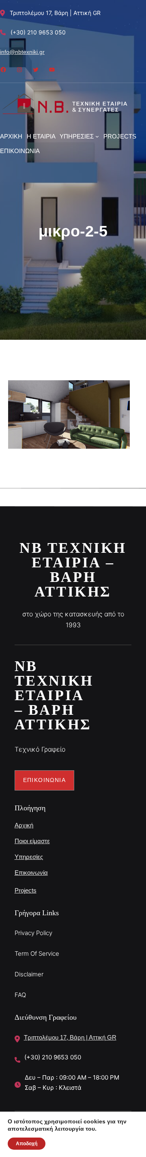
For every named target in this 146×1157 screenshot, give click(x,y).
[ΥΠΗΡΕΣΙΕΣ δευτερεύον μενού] (97, 136)
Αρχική (24, 825)
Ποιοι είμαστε (32, 840)
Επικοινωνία (31, 872)
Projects (25, 890)
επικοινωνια (44, 780)
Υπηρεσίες (29, 856)
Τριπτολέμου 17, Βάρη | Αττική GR (70, 1037)
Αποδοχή (26, 1143)
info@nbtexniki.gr (22, 52)
